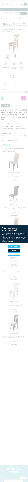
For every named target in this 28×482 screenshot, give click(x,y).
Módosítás (14, 250)
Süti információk (14, 254)
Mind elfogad (14, 246)
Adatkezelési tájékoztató (7, 241)
